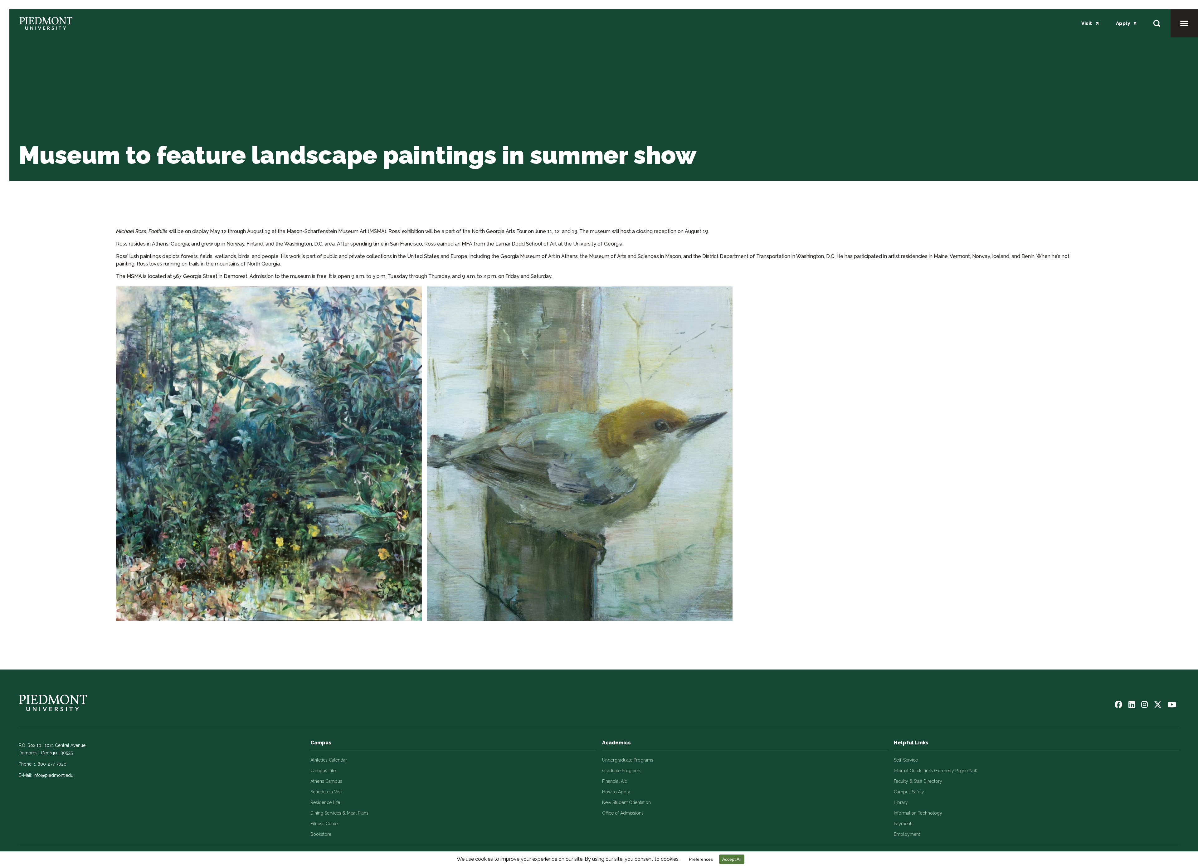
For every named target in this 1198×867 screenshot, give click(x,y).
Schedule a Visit (326, 791)
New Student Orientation (626, 802)
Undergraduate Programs (627, 759)
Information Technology (918, 813)
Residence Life (325, 802)
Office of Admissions (623, 813)
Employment (907, 834)
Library (901, 802)
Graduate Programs (621, 770)
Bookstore (320, 834)
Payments (903, 823)
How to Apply (616, 791)
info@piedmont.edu (53, 775)
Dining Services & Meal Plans (339, 813)
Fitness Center (324, 823)
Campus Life (323, 770)
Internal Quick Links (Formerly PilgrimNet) (935, 770)
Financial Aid (614, 781)
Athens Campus (326, 781)
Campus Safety (909, 791)
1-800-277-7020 (50, 764)
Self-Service (906, 759)
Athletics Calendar (328, 759)
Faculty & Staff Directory (918, 781)
